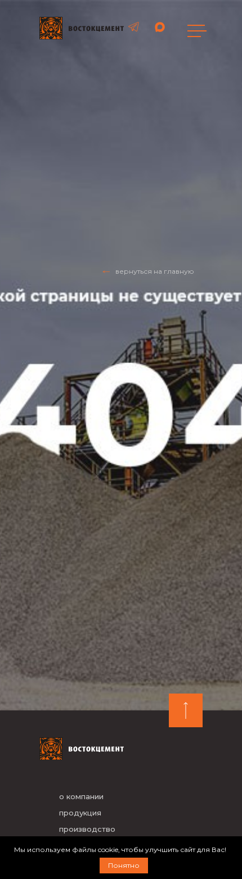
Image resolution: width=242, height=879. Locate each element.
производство (87, 828)
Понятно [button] (124, 865)
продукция (80, 812)
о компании (81, 796)
